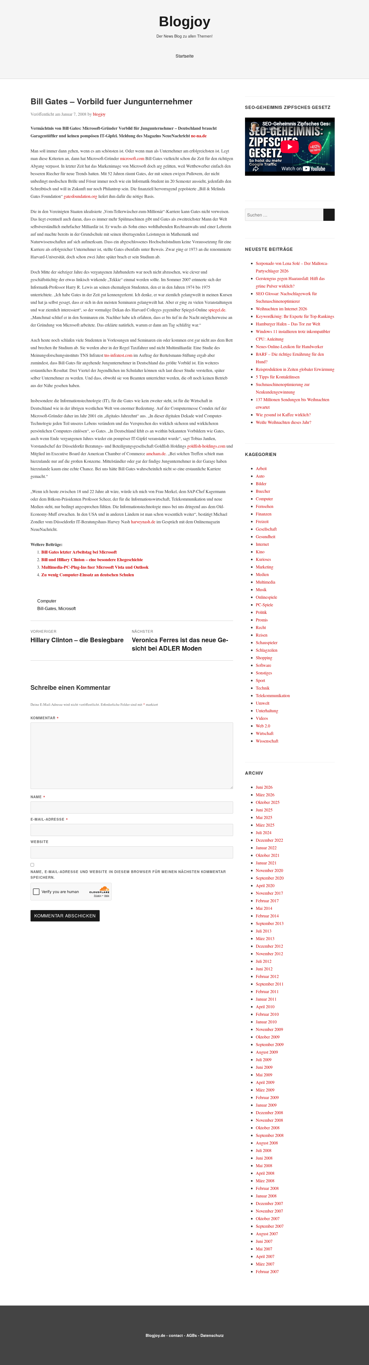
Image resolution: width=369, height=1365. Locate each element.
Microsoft (67, 608)
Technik (263, 688)
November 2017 (269, 893)
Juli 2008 (263, 1150)
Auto (260, 476)
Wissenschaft (267, 741)
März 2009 (265, 1090)
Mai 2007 (264, 1248)
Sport (260, 680)
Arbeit (261, 468)
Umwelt (262, 703)
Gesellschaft (266, 529)
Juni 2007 (264, 1241)
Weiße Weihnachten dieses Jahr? (283, 422)
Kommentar (45, 717)
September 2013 (270, 923)
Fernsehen (264, 506)
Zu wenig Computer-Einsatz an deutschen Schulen (87, 574)
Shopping (264, 657)
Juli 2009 (263, 1059)
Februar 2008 (267, 1188)
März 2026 (265, 794)
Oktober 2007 (268, 1218)
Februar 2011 (267, 991)
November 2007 (269, 1211)
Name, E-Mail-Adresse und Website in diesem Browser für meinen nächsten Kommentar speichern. (128, 874)
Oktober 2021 (268, 855)
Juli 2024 (263, 832)
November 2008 (269, 1120)
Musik (261, 589)
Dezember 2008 (269, 1112)
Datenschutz (212, 1335)
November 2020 (269, 870)
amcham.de (156, 453)
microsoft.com (132, 158)
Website (40, 841)
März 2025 (265, 825)
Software (263, 665)
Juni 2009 (264, 1067)
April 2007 (265, 1256)
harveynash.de (143, 521)
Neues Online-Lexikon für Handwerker (289, 346)
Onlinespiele (266, 597)
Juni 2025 (264, 810)
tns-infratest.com (118, 355)
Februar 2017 (267, 900)
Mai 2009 (264, 1074)
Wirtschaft (264, 733)
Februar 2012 (267, 976)
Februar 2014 (267, 915)
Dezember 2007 (269, 1203)
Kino (260, 551)
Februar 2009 (267, 1097)
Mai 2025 (264, 817)
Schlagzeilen (266, 650)
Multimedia (265, 582)
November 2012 (269, 953)
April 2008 (265, 1173)
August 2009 (267, 1052)
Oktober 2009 (268, 1037)
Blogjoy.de (155, 1335)
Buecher (263, 491)
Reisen (261, 635)
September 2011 (270, 984)
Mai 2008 (264, 1165)
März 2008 (265, 1180)
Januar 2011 (266, 999)
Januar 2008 (266, 1195)
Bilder (261, 483)
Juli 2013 (263, 931)
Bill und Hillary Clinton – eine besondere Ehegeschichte (92, 559)
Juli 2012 (263, 961)
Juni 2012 (264, 968)
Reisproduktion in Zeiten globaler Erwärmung (295, 369)
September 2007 (270, 1226)
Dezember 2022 (269, 840)
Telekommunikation (273, 695)
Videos (262, 718)
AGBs (191, 1335)
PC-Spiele (264, 604)
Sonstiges (264, 672)
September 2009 (270, 1044)
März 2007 (265, 1264)
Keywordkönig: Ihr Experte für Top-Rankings (295, 316)
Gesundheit (265, 536)
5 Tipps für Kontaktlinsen (278, 376)
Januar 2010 (266, 1021)
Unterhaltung (267, 710)
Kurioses (263, 559)
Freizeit (262, 521)
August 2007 (267, 1233)
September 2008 (270, 1135)
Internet (262, 544)
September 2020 (270, 878)
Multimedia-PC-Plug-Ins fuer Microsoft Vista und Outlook (95, 567)
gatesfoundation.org (80, 196)
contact (176, 1335)
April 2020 (265, 885)
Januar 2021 (266, 862)
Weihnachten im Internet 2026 (281, 308)
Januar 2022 (266, 847)
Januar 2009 (266, 1105)
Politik (261, 612)
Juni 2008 (264, 1158)
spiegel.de (216, 309)
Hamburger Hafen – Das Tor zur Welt (288, 324)
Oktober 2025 (268, 802)
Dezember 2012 (269, 946)
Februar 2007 (267, 1271)
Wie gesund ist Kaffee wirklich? (283, 414)
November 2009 (269, 1029)
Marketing (264, 567)
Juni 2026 (264, 787)
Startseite (185, 56)
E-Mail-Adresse (49, 819)
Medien (262, 574)
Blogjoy (184, 21)
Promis (262, 619)
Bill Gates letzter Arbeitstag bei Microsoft (79, 552)
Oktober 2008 (268, 1127)
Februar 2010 (267, 1014)
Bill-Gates (46, 608)
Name (38, 796)
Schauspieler (266, 642)
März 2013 (265, 938)
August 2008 (267, 1143)
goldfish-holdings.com (206, 446)
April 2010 (265, 1006)
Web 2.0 (263, 725)
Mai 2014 (264, 908)
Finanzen (263, 514)
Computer (46, 601)
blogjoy (99, 114)
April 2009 (265, 1082)
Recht (261, 627)
